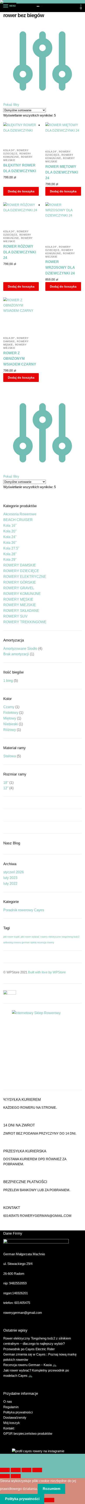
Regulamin (11, 1407)
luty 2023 (10, 878)
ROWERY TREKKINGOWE (24, 622)
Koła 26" (10, 542)
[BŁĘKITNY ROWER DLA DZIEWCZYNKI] (21, 133)
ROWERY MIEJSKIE (19, 605)
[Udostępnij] (26, 1470)
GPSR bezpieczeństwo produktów (27, 1433)
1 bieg (8, 680)
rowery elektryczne (50, 936)
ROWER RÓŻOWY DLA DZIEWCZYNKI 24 (19, 252)
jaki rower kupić (11, 936)
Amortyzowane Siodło (20, 648)
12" (5, 788)
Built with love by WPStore (47, 972)
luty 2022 (10, 883)
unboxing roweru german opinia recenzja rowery (28, 942)
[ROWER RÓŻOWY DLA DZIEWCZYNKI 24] (21, 214)
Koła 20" (10, 531)
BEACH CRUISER (18, 520)
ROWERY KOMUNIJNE (22, 594)
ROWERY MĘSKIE (18, 599)
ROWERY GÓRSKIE (19, 582)
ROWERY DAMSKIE (19, 565)
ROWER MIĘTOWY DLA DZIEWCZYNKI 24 (61, 172)
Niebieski (10, 724)
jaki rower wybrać (30, 936)
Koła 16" (10, 525)
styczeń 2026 (13, 872)
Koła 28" (9, 338)
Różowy (9, 730)
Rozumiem (51, 1489)
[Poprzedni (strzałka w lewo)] (5, 1476)
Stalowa (9, 756)
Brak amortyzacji (16, 654)
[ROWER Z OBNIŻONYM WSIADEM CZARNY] (21, 315)
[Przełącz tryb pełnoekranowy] (15, 1470)
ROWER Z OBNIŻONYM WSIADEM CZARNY (19, 358)
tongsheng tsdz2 (70, 936)
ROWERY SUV (15, 616)
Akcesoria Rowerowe (19, 514)
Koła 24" (9, 150)
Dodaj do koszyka (21, 191)
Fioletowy (10, 712)
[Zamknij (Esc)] (37, 1470)
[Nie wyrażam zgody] (49, 1500)
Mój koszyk (11, 1423)
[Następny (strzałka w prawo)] (15, 1476)
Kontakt (8, 1428)
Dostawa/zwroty (14, 1417)
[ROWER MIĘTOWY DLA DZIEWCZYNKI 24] (63, 134)
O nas (7, 1401)
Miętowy (9, 718)
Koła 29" (10, 559)
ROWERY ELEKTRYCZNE (24, 576)
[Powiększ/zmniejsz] (5, 1470)
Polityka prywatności (18, 1412)
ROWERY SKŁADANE (21, 610)
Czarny (8, 707)
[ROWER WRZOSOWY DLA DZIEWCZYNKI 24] (63, 222)
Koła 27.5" (11, 548)
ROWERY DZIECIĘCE (21, 571)
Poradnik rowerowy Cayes (23, 910)
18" (5, 782)
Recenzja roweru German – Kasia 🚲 (30, 1365)
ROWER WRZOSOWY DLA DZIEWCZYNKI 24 (60, 267)
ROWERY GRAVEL (18, 588)
